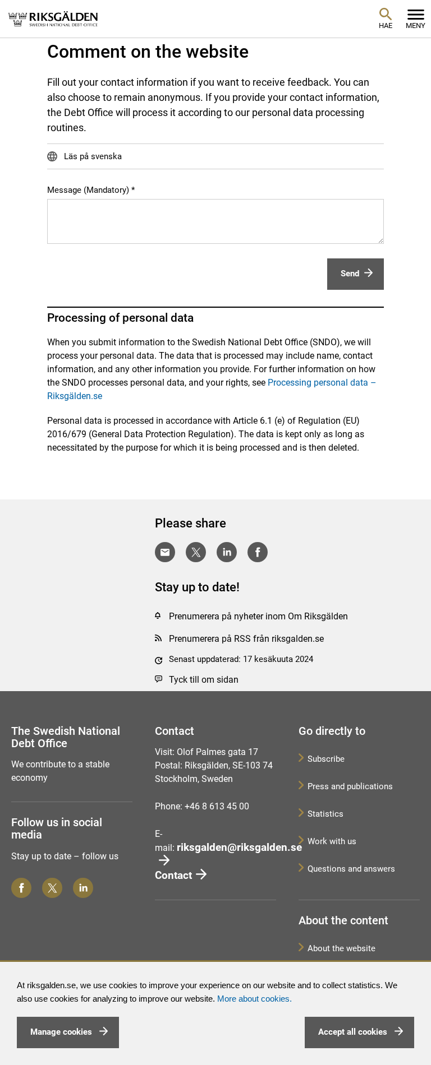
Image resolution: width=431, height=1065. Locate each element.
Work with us (332, 841)
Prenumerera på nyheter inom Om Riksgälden (258, 616)
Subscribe (326, 759)
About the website (341, 948)
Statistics (325, 814)
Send (350, 273)
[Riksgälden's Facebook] (21, 888)
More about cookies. (254, 998)
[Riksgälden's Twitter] (52, 888)
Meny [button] (415, 25)
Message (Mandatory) (88, 190)
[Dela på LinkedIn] (227, 552)
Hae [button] (385, 25)
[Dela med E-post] (165, 552)
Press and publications (350, 786)
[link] (53, 18)
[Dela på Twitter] (196, 552)
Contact (173, 875)
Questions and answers (351, 869)
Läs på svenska (92, 156)
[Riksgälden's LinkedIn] (83, 888)
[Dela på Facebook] (257, 552)
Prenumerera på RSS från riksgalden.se (246, 638)
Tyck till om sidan (204, 679)
